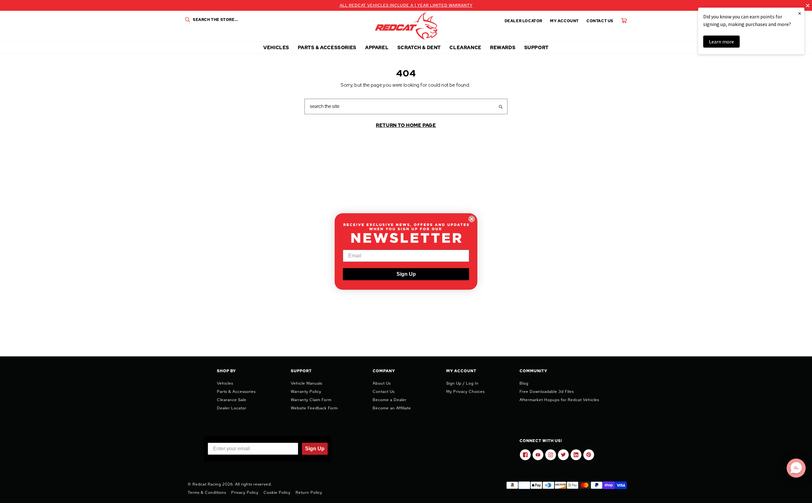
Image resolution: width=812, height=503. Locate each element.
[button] (796, 468)
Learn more (721, 41)
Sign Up (406, 274)
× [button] (799, 13)
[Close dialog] (471, 219)
